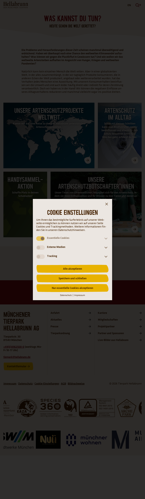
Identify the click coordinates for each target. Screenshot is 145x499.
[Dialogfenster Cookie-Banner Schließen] (106, 204)
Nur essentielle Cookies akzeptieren (72, 288)
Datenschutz (66, 295)
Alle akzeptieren (72, 269)
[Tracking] (105, 256)
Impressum (79, 295)
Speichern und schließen (73, 278)
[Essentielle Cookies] (105, 238)
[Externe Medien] (105, 247)
